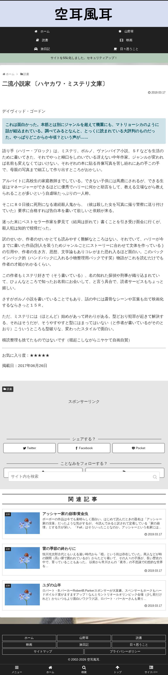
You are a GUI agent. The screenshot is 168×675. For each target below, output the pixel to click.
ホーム (29, 638)
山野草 (84, 638)
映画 (29, 644)
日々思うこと (139, 644)
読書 (9, 389)
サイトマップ (43, 651)
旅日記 (84, 644)
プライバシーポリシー (125, 651)
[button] (155, 477)
